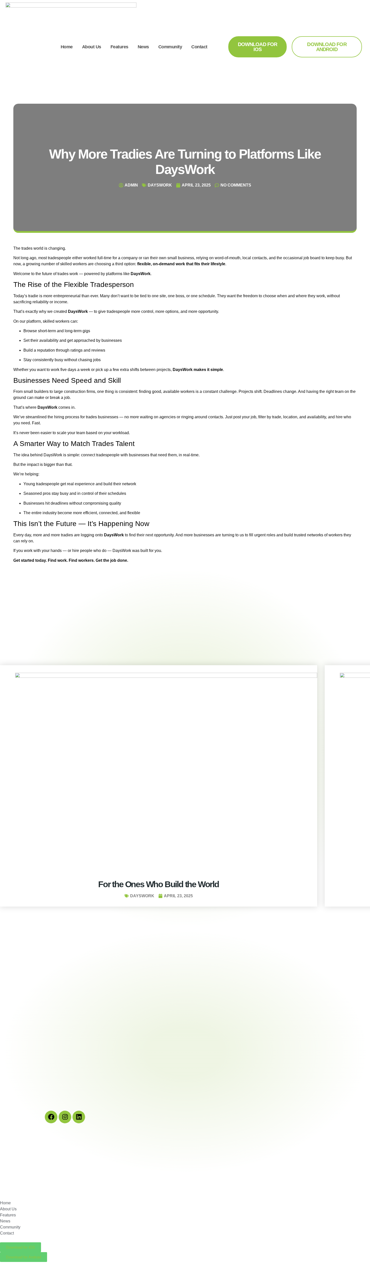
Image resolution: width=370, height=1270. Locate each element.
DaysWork (160, 185)
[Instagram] (65, 1117)
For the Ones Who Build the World (158, 884)
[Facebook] (51, 1117)
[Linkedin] (78, 1117)
